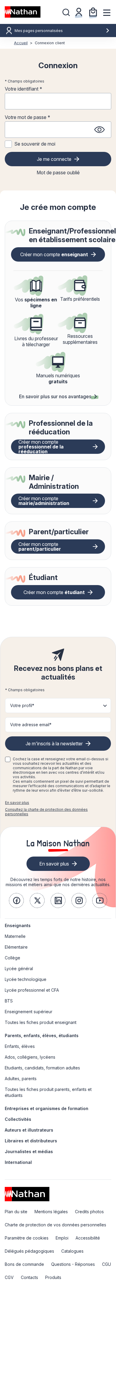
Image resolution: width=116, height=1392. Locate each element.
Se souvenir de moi (34, 144)
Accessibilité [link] (88, 1237)
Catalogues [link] (72, 1251)
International (18, 1162)
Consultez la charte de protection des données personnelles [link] (46, 811)
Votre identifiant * (23, 89)
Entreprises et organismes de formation (46, 1108)
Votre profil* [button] (22, 705)
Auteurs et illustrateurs (29, 1129)
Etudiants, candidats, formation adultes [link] (42, 1067)
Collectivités (18, 1119)
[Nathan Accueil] (22, 12)
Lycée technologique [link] (25, 979)
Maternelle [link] (15, 936)
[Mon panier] (93, 11)
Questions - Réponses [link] (73, 1264)
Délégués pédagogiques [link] (29, 1251)
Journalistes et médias (29, 1151)
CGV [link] (9, 1277)
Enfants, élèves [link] (20, 1046)
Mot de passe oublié (58, 172)
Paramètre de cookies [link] (26, 1237)
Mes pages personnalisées (39, 30)
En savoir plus (17, 802)
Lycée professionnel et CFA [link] (32, 990)
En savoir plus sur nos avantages (55, 396)
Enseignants (18, 925)
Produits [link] (53, 1277)
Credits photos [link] (89, 1211)
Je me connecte (54, 159)
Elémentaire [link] (16, 947)
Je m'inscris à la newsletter (54, 744)
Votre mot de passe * (27, 117)
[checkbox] (7, 759)
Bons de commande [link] (24, 1264)
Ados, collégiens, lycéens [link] (30, 1057)
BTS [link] (9, 1000)
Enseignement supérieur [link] (28, 1011)
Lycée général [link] (19, 968)
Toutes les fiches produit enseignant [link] (40, 1022)
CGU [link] (106, 1264)
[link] (16, 900)
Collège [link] (12, 957)
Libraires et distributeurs (31, 1140)
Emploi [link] (62, 1237)
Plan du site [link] (16, 1211)
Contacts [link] (29, 1277)
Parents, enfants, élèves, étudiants (42, 1035)
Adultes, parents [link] (21, 1078)
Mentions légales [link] (51, 1211)
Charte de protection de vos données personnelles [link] (55, 1224)
